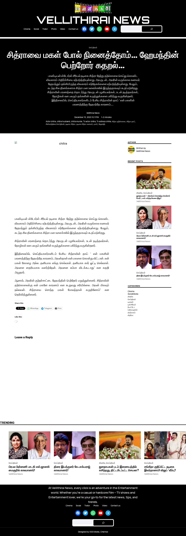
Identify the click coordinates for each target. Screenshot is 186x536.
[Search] (152, 29)
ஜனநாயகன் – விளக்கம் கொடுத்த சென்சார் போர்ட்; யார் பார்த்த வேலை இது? (153, 197)
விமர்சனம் (131, 312)
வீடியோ (131, 315)
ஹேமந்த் (102, 124)
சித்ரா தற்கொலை (119, 121)
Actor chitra (51, 121)
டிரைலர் (131, 302)
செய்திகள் (93, 47)
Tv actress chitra (104, 121)
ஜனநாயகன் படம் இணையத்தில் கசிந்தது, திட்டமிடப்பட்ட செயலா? (119, 468)
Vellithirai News (93, 19)
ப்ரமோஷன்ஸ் (132, 309)
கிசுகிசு (139, 192)
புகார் (96, 124)
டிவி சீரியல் (132, 304)
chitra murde (76, 121)
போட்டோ (131, 307)
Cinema (131, 291)
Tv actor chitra (89, 121)
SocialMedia (133, 294)
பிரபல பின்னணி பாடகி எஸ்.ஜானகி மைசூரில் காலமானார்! (153, 237)
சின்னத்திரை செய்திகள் (55, 124)
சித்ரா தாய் (131, 121)
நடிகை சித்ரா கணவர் (84, 124)
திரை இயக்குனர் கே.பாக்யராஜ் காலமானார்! (153, 276)
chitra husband (63, 121)
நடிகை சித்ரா (70, 124)
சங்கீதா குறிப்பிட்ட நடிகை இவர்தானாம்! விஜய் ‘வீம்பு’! (160, 468)
